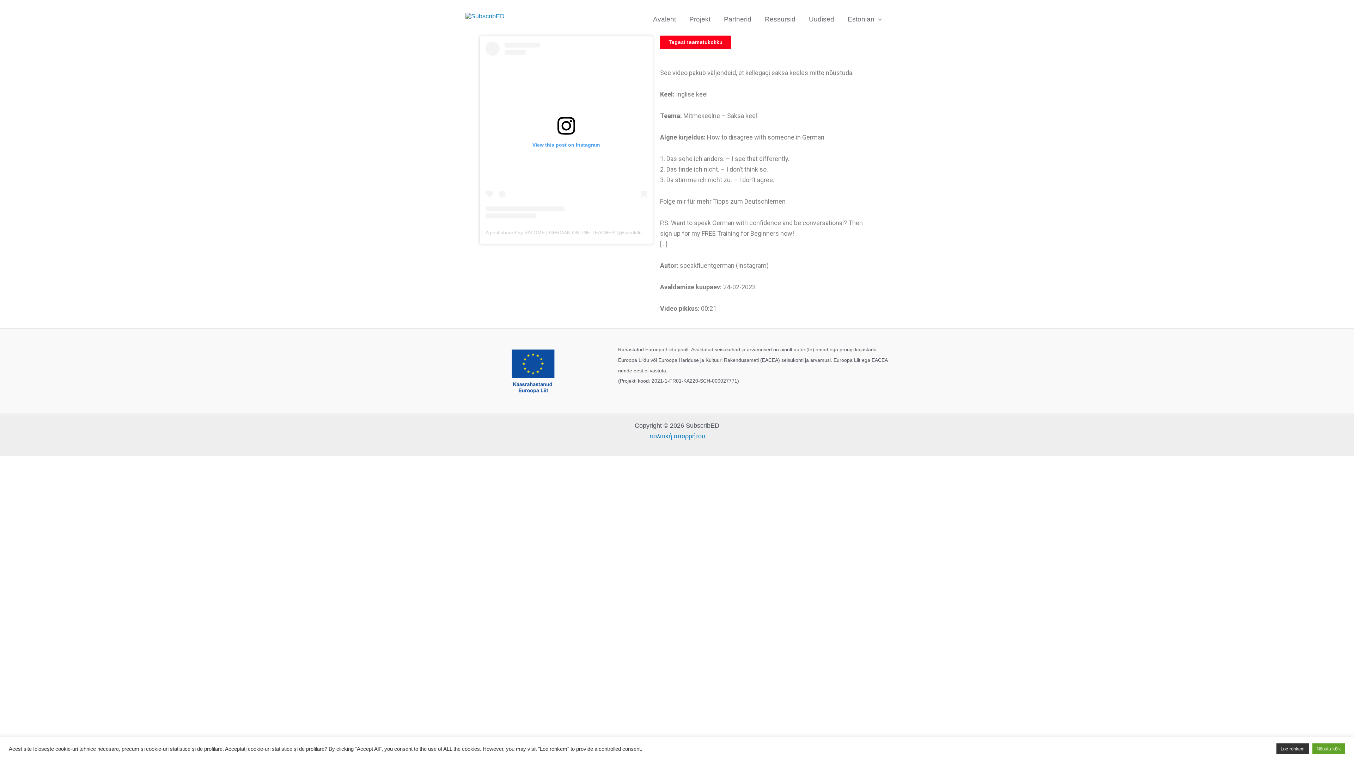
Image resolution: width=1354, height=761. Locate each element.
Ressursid (780, 19)
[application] (878, 19)
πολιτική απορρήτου (677, 436)
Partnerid (737, 19)
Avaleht (664, 19)
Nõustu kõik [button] (1329, 748)
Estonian (861, 19)
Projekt (699, 19)
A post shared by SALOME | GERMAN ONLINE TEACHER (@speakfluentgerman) (577, 232)
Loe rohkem (1293, 748)
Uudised (821, 19)
